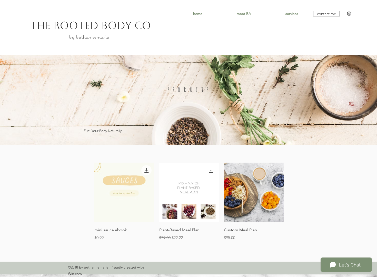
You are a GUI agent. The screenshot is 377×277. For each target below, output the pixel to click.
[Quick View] (124, 192)
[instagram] (349, 13)
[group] (189, 201)
